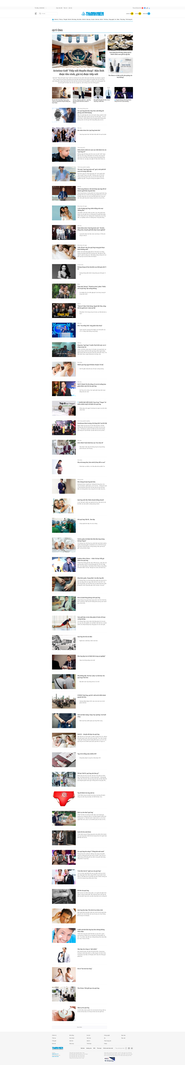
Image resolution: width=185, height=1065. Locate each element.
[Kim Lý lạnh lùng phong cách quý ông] (64, 603)
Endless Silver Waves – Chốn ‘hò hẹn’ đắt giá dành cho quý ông (90, 559)
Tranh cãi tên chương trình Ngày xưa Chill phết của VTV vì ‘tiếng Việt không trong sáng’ (92, 330)
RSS (94, 1048)
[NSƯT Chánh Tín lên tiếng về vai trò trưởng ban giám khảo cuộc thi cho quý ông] (64, 388)
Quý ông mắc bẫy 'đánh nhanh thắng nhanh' (90, 500)
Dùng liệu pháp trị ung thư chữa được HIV (90, 758)
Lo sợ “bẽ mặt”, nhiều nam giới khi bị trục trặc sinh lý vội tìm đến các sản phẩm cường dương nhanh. (91, 503)
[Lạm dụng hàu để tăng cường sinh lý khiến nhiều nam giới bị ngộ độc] (120, 42)
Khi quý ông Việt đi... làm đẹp (86, 519)
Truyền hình (80, 264)
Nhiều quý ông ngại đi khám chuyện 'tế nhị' (90, 364)
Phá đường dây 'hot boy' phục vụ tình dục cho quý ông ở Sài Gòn (91, 676)
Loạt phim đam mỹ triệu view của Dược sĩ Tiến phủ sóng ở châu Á (92, 234)
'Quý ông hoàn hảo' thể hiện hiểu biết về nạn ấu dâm (92, 134)
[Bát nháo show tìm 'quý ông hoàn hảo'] (64, 134)
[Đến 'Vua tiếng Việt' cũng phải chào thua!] (64, 330)
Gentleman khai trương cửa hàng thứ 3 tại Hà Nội (92, 423)
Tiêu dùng (122, 19)
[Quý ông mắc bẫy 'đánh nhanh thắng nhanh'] (64, 505)
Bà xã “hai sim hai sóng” (84, 968)
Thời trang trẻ (129, 19)
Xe (115, 19)
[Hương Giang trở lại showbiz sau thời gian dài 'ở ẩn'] (64, 271)
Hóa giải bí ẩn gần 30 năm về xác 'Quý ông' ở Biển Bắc (102, 100)
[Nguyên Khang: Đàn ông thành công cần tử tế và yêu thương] (123, 93)
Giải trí (101, 19)
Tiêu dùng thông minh (82, 108)
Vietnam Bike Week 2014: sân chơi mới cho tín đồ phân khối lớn (92, 701)
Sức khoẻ (71, 1038)
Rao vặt (123, 1038)
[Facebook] (145, 8)
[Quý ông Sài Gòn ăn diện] (64, 642)
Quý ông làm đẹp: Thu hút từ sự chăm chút (90, 910)
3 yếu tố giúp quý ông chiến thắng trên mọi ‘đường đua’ (90, 209)
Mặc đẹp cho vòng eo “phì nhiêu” (87, 949)
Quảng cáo (89, 1048)
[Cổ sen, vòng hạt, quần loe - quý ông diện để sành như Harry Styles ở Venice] (82, 93)
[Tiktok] (147, 8)
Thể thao (106, 19)
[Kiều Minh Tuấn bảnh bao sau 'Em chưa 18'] (64, 447)
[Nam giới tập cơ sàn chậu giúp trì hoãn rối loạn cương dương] (64, 623)
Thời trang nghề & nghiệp (83, 167)
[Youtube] (142, 8)
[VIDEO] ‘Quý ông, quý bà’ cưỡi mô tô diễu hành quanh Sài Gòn (91, 696)
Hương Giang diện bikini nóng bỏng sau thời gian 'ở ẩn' (92, 273)
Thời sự (61, 19)
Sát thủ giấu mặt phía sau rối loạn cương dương (91, 368)
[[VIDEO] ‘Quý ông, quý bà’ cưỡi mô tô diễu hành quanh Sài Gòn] (64, 701)
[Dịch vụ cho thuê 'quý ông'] (64, 818)
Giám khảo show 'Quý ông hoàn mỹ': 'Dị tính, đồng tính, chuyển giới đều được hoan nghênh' (91, 229)
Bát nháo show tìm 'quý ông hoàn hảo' (88, 130)
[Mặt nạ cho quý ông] (64, 1013)
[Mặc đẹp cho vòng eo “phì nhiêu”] (64, 955)
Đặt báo (83, 1048)
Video (118, 19)
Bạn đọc (123, 1035)
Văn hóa (97, 19)
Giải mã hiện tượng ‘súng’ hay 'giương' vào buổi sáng (91, 715)
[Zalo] (149, 8)
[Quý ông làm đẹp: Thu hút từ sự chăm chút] (64, 916)
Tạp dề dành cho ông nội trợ (85, 793)
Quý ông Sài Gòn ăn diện (84, 636)
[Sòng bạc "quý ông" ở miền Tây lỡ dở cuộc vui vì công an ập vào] (64, 349)
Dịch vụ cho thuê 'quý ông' (85, 812)
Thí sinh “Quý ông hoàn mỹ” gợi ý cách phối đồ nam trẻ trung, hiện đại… (91, 170)
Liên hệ (70, 8)
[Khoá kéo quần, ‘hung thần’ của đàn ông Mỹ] (64, 584)
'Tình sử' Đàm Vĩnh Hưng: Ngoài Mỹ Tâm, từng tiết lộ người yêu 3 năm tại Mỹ (91, 307)
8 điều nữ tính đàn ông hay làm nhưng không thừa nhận (91, 930)
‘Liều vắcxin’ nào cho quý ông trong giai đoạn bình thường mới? (91, 248)
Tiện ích (65, 8)
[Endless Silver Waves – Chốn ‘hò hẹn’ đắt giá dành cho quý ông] (64, 564)
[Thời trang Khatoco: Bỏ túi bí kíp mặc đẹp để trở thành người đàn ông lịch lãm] (64, 193)
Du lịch (93, 19)
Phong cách (80, 479)
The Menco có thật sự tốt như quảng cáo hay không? (120, 76)
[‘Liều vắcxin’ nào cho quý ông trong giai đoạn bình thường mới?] (64, 252)
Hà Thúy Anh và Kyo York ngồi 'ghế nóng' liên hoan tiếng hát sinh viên (92, 390)
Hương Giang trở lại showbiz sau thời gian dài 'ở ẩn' (91, 268)
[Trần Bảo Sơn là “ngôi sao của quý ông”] (64, 876)
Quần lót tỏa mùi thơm (84, 832)
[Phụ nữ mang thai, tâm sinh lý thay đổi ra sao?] (64, 466)
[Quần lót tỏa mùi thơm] (64, 837)
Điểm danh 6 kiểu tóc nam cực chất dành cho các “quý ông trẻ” (91, 151)
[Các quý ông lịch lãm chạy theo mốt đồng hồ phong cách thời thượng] (64, 115)
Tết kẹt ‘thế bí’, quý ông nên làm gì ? (88, 773)
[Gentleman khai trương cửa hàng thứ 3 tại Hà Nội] (64, 427)
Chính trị (56, 19)
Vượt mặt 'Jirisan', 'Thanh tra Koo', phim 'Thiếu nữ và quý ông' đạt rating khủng (91, 287)
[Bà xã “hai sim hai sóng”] (64, 974)
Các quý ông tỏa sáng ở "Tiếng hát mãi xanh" (90, 851)
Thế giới (65, 19)
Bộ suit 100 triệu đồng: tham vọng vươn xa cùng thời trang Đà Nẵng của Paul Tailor (61, 101)
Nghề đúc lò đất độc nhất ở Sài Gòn (88, 640)
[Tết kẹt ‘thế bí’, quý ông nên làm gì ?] (64, 779)
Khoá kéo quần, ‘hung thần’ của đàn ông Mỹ (90, 578)
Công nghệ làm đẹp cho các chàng (88, 523)
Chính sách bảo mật (108, 1048)
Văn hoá (89, 1038)
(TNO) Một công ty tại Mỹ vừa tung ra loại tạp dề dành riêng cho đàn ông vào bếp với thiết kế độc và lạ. (91, 795)
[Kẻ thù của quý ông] (64, 896)
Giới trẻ (84, 19)
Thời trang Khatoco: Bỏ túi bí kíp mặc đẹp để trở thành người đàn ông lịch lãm (91, 190)
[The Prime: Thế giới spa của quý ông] (64, 994)
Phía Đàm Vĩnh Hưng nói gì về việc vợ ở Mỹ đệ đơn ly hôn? (93, 312)
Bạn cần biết (59, 8)
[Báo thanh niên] (92, 13)
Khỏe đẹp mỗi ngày (82, 206)
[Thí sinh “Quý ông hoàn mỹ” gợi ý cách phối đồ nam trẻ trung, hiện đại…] (64, 173)
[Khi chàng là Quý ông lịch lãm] (64, 486)
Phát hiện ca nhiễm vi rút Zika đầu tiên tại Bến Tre (92, 466)
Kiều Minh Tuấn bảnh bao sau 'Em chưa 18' (90, 443)
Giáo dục (88, 19)
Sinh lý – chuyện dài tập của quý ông (88, 734)
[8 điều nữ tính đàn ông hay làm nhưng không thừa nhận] (64, 935)
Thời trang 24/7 (81, 147)
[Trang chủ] (53, 19)
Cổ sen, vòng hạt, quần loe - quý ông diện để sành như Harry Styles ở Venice (82, 101)
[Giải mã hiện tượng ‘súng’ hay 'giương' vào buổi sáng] (64, 720)
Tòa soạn (99, 1048)
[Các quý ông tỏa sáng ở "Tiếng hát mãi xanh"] (64, 857)
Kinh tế (69, 19)
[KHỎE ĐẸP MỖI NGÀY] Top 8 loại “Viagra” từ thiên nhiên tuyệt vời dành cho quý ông (91, 403)
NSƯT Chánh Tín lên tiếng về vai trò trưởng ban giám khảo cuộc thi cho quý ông (91, 385)
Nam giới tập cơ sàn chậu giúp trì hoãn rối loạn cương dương (91, 618)
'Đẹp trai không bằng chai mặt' (87, 660)
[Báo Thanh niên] (57, 1048)
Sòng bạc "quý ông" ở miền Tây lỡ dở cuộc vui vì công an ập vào (91, 346)
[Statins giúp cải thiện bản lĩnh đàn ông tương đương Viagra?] (64, 544)
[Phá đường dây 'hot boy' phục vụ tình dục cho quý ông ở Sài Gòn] (64, 681)
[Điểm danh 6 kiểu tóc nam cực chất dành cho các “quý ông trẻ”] (64, 154)
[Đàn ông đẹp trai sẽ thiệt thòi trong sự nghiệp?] (64, 662)
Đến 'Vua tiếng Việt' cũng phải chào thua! (89, 325)
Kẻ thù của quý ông (83, 890)
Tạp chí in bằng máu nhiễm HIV (87, 754)
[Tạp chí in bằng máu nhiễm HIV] (64, 759)
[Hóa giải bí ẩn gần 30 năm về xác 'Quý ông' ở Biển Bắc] (103, 93)
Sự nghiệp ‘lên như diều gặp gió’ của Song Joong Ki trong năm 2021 (92, 293)
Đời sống (74, 19)
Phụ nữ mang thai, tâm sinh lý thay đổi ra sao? (91, 462)
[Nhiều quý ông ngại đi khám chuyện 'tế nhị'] (64, 369)
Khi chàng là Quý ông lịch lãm (86, 482)
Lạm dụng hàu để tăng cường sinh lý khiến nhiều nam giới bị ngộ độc (120, 53)
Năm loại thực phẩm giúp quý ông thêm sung (90, 720)
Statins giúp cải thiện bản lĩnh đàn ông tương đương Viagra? (91, 540)
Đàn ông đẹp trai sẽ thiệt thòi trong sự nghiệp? (91, 656)
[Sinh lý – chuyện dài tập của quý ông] (64, 740)
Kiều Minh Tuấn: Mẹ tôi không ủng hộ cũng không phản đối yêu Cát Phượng (92, 447)
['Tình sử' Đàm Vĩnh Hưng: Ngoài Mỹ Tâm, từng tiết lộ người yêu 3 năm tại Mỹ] (64, 310)
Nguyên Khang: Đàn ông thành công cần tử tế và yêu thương (122, 100)
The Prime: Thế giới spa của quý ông (88, 988)
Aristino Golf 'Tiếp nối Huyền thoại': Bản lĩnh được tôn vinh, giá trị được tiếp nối (78, 72)
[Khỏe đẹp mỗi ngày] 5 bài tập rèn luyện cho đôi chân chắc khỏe (93, 409)
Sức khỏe (79, 19)
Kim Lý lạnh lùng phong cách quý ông (88, 597)
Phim (78, 284)
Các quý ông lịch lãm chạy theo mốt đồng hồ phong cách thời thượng (90, 111)
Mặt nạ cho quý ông (83, 1008)
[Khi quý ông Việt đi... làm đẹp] (64, 525)
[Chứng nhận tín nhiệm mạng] (109, 1059)
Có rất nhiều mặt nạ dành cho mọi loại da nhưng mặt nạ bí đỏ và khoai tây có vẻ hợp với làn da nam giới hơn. (91, 1010)
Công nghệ (111, 19)
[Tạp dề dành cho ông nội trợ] (64, 798)
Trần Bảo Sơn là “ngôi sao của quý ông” (89, 871)
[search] (48, 13)
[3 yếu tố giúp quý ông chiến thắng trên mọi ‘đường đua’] (64, 212)
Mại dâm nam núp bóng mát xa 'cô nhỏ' (89, 681)
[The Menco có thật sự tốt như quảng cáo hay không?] (120, 65)
